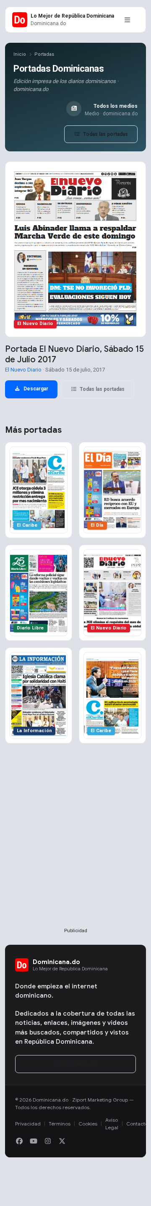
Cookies (87, 1123)
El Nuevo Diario (23, 369)
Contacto (137, 1123)
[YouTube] (33, 1141)
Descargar (35, 389)
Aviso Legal (111, 1124)
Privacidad (28, 1123)
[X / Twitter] (62, 1141)
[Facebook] (19, 1141)
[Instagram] (48, 1141)
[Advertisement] (75, 849)
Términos (59, 1123)
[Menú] (127, 19)
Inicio (19, 54)
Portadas (44, 54)
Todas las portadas (105, 134)
